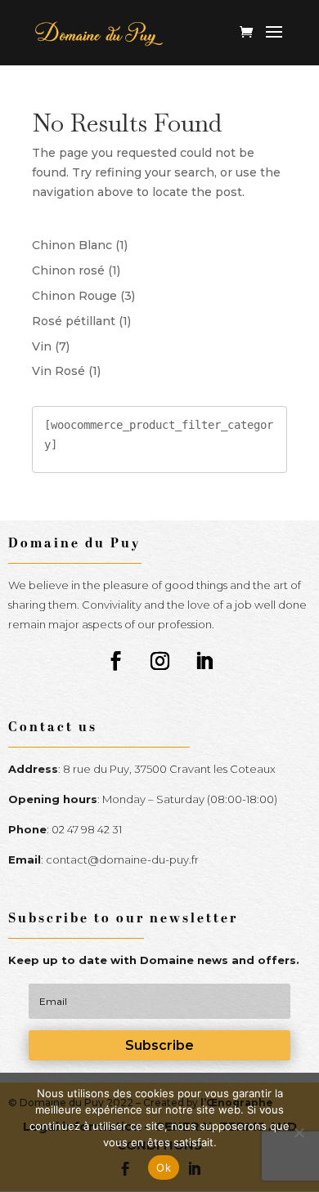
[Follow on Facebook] (115, 661)
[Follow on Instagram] (159, 661)
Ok (163, 1167)
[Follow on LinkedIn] (203, 661)
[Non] (298, 1132)
